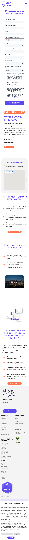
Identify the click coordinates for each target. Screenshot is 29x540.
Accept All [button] (10, 537)
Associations (4, 475)
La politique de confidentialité (4, 444)
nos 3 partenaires (8, 506)
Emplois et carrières (3, 478)
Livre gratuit (4, 427)
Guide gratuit (4, 432)
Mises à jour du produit (5, 435)
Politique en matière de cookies (6, 456)
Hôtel (16, 418)
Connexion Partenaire (3, 471)
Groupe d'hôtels (19, 421)
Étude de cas (4, 468)
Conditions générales (3, 448)
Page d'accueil (4, 464)
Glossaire (3, 429)
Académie (3, 418)
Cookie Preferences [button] (7, 534)
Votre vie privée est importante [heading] (14, 503)
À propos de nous (5, 466)
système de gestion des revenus (20, 433)
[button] (26, 4)
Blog (2, 421)
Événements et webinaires (5, 424)
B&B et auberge (19, 423)
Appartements (18, 426)
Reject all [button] (17, 534)
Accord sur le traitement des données (4, 452)
